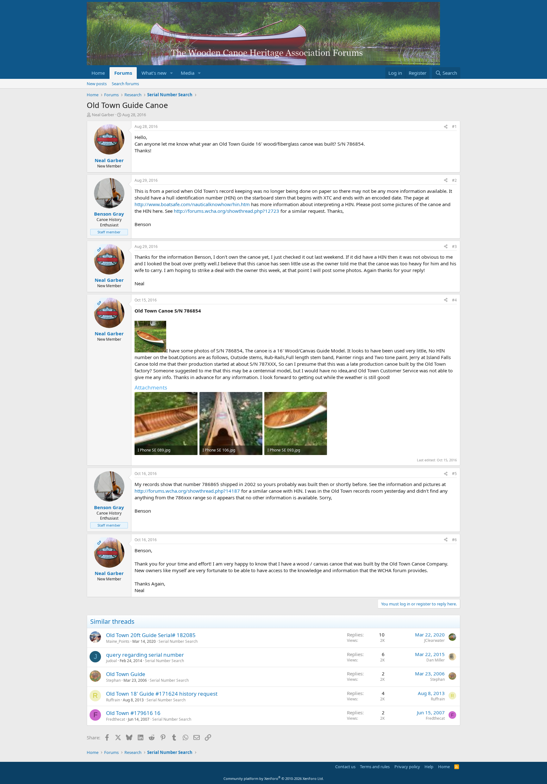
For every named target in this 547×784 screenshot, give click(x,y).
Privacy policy (407, 766)
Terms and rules (375, 766)
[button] (171, 73)
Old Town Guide (125, 674)
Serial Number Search (178, 641)
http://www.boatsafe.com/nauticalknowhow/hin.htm (192, 204)
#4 (454, 300)
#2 (454, 180)
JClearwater (434, 640)
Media (187, 73)
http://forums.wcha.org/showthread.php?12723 (226, 211)
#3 (454, 246)
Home (98, 73)
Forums (123, 73)
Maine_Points (117, 641)
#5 (454, 473)
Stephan (113, 680)
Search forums (125, 83)
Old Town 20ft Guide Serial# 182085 (151, 635)
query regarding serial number (145, 654)
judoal (111, 660)
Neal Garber (103, 114)
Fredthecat (115, 719)
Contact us (345, 766)
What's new (154, 73)
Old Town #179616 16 (133, 713)
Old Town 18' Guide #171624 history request (161, 693)
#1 (454, 126)
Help (428, 766)
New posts (97, 83)
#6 (454, 539)
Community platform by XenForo (273, 778)
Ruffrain (113, 700)
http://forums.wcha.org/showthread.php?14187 (187, 491)
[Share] (446, 126)
